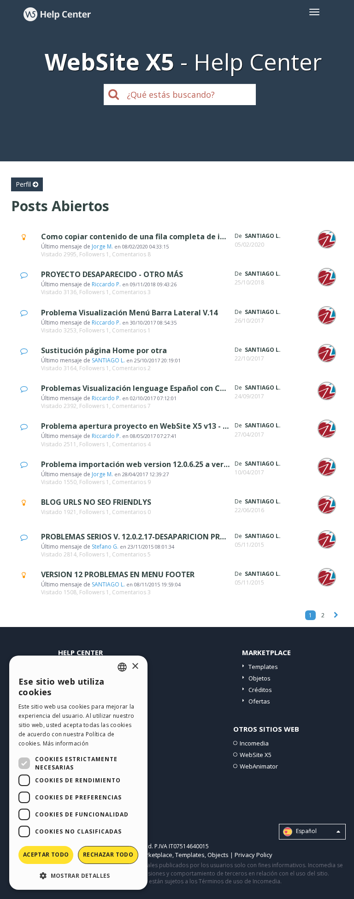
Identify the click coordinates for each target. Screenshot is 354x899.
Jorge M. (102, 246)
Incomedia (254, 743)
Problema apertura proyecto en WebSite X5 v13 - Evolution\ (150, 426)
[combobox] (122, 667)
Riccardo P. (106, 284)
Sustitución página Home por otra (104, 350)
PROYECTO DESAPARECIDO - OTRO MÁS (112, 274)
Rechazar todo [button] (108, 854)
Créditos (260, 690)
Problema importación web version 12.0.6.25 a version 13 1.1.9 (154, 464)
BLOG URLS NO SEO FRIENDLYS (96, 502)
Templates (263, 666)
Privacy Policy (253, 855)
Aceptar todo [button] (46, 854)
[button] (78, 875)
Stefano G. (105, 546)
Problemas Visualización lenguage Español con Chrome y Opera (158, 388)
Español (306, 831)
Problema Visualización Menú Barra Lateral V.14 (129, 313)
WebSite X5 (255, 755)
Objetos (259, 678)
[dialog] (78, 773)
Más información (66, 743)
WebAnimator (259, 766)
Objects (218, 855)
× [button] (134, 666)
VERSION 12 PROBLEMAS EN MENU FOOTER (118, 574)
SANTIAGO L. (108, 360)
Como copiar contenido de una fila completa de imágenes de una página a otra (187, 236)
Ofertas (259, 701)
